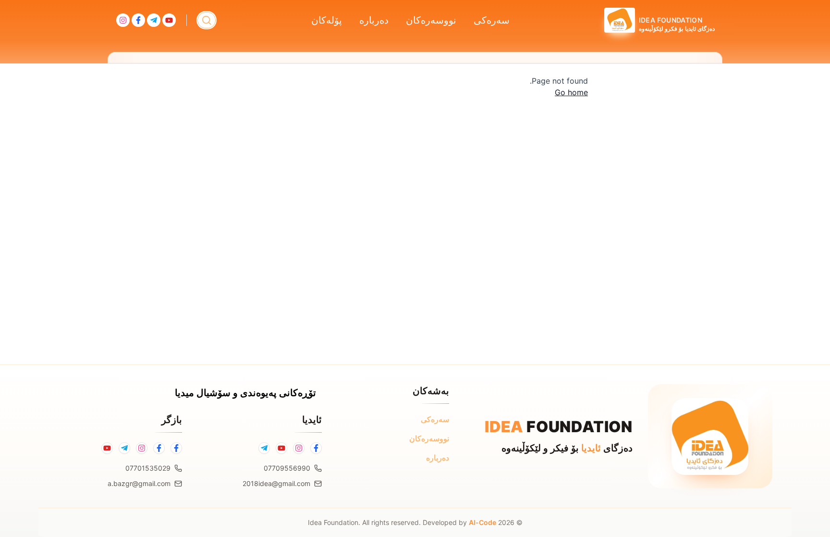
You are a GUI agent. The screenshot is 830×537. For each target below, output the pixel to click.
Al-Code (482, 522)
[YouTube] (281, 448)
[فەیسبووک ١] (176, 448)
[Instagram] (299, 448)
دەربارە (374, 20)
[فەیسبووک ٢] (159, 448)
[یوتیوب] (107, 448)
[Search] (206, 20)
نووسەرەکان (431, 20)
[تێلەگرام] (124, 448)
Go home (571, 92)
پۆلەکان (326, 20)
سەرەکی (492, 20)
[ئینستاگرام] (141, 448)
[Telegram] (264, 448)
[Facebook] (316, 448)
